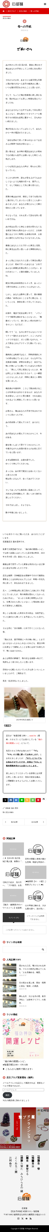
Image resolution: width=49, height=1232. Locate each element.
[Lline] (21, 800)
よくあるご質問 (16, 1162)
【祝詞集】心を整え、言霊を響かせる (27, 1164)
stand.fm (32, 736)
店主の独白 (7, 18)
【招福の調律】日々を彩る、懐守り (38, 1161)
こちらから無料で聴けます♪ (19, 1069)
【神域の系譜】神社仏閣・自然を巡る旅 (33, 1159)
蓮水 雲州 (14, 808)
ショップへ (17, 1124)
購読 (7, 1095)
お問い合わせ (10, 1160)
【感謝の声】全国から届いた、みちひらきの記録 (21, 1171)
